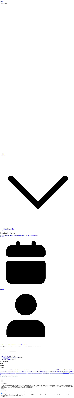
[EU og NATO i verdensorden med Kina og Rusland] (19, 235)
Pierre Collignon (9, 373)
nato (66, 371)
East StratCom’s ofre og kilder (9, 228)
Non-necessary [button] (3, 392)
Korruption (29, 371)
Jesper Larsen (2, 341)
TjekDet (45, 373)
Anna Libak (9, 369)
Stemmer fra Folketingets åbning (7, 355)
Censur (39, 369)
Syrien (40, 373)
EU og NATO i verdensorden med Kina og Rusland (13, 344)
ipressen (1, 1)
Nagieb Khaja (63, 371)
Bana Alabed (15, 369)
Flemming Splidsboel (10, 371)
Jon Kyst (24, 371)
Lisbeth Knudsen (40, 371)
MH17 (59, 371)
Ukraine (66, 373)
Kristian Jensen (34, 371)
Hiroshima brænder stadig (6, 356)
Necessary (3, 389)
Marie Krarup (46, 371)
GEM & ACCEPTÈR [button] (4, 396)
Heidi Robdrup (19, 371)
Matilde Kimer (52, 371)
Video (3, 236)
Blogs (3, 154)
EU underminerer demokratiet (6, 358)
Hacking (15, 371)
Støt (2, 230)
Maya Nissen (56, 371)
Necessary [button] (2, 388)
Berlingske (26, 369)
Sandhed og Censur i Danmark (9, 229)
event (1, 236)
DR (57, 370)
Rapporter (3, 155)
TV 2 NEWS (56, 373)
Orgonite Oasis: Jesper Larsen (7, 359)
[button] (38, 227)
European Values (5, 371)
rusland (25, 373)
